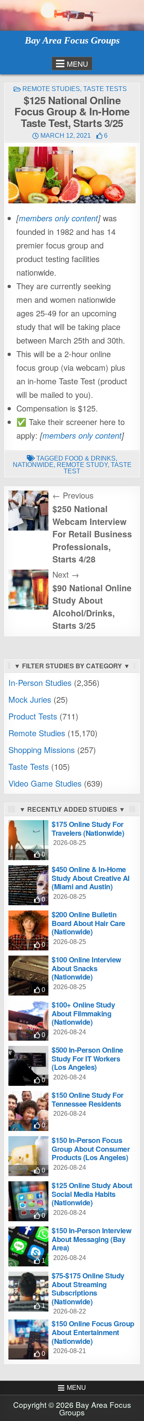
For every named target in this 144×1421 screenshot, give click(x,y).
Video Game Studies (45, 783)
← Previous (73, 495)
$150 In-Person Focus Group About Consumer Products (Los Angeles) (91, 1149)
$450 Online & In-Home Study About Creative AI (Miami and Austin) (91, 878)
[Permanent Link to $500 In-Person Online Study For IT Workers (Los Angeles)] (28, 1066)
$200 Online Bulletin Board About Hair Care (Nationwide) (88, 923)
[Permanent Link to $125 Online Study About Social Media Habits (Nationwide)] (28, 1201)
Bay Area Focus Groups (72, 40)
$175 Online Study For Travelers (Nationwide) (88, 828)
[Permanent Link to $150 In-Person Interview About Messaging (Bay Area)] (28, 1246)
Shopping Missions (41, 749)
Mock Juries (29, 699)
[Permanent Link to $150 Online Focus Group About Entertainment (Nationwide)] (28, 1339)
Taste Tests (105, 88)
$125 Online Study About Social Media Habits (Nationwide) (92, 1194)
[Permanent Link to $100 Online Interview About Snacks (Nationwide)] (28, 976)
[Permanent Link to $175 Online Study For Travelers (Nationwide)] (28, 840)
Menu (77, 63)
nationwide (33, 464)
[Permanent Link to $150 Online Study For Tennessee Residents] (28, 1111)
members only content (58, 218)
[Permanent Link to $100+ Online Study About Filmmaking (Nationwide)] (28, 1021)
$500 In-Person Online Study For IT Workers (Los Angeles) (87, 1058)
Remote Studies (51, 88)
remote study (82, 464)
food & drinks (90, 458)
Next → (65, 574)
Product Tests (32, 716)
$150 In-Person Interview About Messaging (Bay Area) (91, 1239)
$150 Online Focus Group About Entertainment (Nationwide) (93, 1332)
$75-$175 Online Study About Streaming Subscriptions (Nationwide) (88, 1288)
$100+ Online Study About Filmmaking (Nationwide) (83, 1013)
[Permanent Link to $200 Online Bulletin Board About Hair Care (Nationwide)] (28, 930)
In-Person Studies (40, 682)
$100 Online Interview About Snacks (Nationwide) (86, 968)
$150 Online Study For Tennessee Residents (88, 1099)
